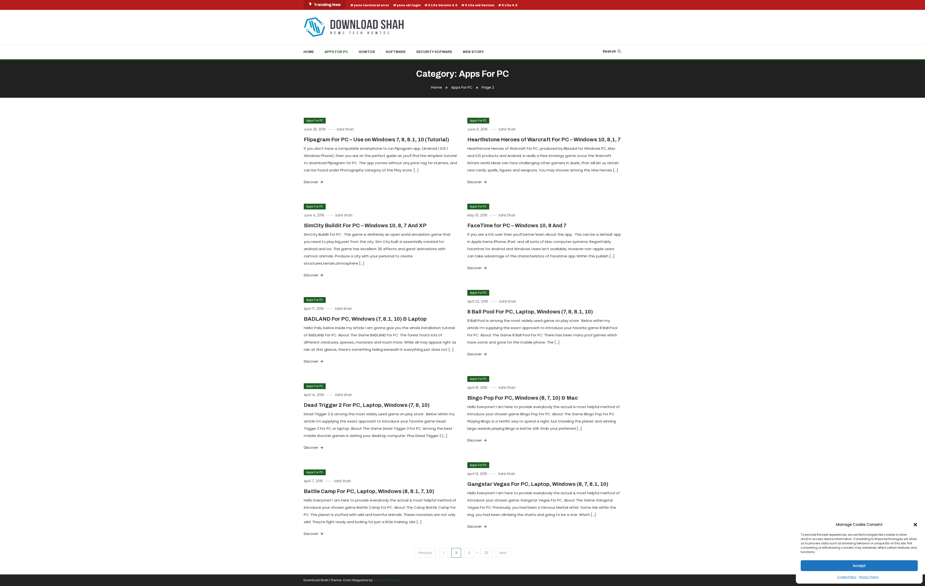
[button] (915, 524)
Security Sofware (434, 52)
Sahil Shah (345, 129)
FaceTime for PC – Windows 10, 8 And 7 (517, 225)
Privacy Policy (869, 577)
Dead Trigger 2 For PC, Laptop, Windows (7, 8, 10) (367, 405)
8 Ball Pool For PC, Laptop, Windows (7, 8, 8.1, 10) (530, 312)
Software (396, 52)
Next (503, 552)
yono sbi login (409, 5)
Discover (311, 182)
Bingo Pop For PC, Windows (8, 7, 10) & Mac (522, 398)
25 (486, 552)
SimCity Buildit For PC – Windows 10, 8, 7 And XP (365, 225)
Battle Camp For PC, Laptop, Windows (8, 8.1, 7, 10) (369, 491)
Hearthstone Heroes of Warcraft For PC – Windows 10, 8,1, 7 (544, 140)
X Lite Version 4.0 (442, 5)
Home (309, 52)
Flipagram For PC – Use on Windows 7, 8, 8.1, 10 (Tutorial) (376, 140)
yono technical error (371, 5)
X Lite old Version (479, 5)
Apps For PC (336, 52)
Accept (859, 565)
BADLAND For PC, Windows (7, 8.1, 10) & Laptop (365, 319)
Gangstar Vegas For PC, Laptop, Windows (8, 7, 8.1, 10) (537, 484)
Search (609, 51)
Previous (425, 552)
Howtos (367, 52)
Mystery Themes (386, 580)
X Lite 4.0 (509, 5)
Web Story (473, 52)
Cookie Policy (847, 577)
